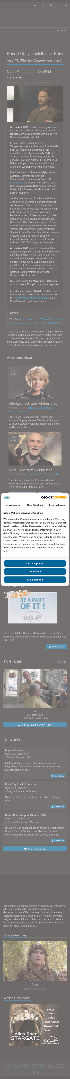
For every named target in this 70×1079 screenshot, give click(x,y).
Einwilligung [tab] (12, 505)
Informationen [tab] (57, 505)
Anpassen (35, 571)
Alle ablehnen (35, 579)
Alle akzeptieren (35, 563)
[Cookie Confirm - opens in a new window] (54, 497)
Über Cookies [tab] (35, 505)
